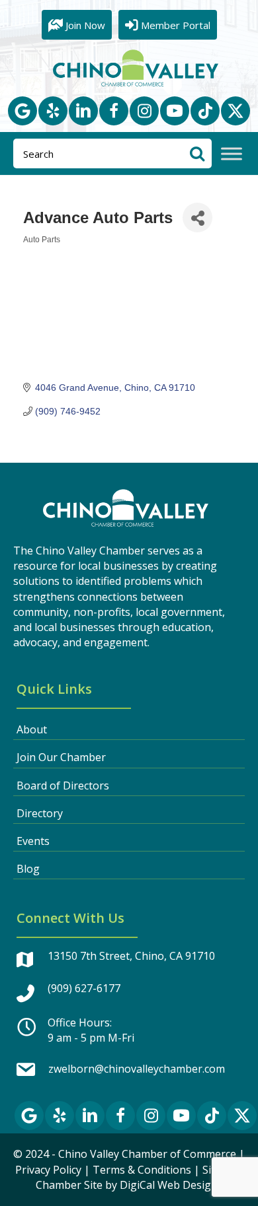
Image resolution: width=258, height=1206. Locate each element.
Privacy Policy (48, 1169)
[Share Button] (197, 217)
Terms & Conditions (142, 1169)
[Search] (197, 153)
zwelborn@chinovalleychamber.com (136, 1068)
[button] (22, 110)
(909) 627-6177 (84, 988)
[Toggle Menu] (231, 154)
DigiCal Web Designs (171, 1185)
